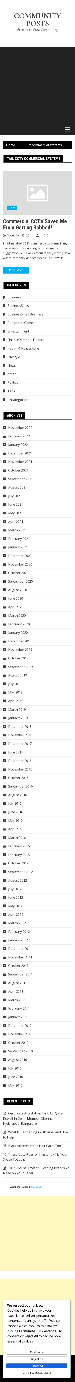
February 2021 (19, 538)
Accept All (37, 1365)
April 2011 (15, 991)
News (11, 365)
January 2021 (18, 547)
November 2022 (20, 427)
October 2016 (18, 778)
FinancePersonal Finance (25, 340)
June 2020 (15, 598)
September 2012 (20, 872)
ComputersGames (20, 322)
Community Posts (37, 19)
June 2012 (15, 897)
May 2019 (15, 692)
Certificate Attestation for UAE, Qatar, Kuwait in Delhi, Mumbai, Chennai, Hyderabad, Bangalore (33, 1118)
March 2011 (17, 1000)
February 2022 (19, 436)
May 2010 (15, 1085)
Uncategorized (18, 399)
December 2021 (20, 453)
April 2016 (15, 829)
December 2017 (20, 743)
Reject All (37, 1359)
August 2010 (17, 1060)
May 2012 (15, 906)
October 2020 (18, 573)
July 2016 (15, 803)
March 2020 (17, 615)
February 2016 (19, 846)
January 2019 (18, 718)
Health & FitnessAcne (23, 348)
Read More (16, 270)
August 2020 (17, 590)
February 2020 (19, 624)
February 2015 (19, 855)
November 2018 (20, 735)
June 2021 (15, 504)
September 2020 (20, 581)
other (11, 374)
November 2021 (20, 461)
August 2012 (17, 880)
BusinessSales (18, 305)
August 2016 (17, 795)
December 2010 (20, 1025)
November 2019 (20, 649)
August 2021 (17, 487)
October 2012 (18, 863)
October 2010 (18, 1042)
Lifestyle (13, 357)
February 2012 (19, 931)
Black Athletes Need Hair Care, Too (34, 1146)
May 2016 (15, 820)
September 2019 (20, 667)
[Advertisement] (37, 85)
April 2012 (15, 914)
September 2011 (20, 974)
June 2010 (15, 1077)
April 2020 (15, 607)
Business (14, 297)
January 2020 (18, 632)
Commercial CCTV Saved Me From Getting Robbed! (35, 224)
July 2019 (15, 684)
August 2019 (17, 675)
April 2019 (15, 701)
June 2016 (15, 812)
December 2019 (20, 641)
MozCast (37, 1187)
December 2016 (20, 760)
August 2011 (17, 983)
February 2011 (19, 1008)
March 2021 (17, 530)
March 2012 (17, 923)
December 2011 (20, 948)
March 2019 (17, 709)
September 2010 (20, 1051)
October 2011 (18, 965)
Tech (12, 208)
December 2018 (20, 726)
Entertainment (18, 331)
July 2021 (15, 496)
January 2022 (18, 444)
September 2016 (20, 786)
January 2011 (18, 1017)
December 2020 (20, 556)
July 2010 (15, 1068)
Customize (36, 1352)
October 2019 (18, 658)
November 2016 (20, 769)
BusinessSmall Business (25, 314)
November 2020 (20, 564)
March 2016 (17, 837)
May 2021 (15, 513)
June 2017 (15, 752)
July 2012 (15, 889)
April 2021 (15, 521)
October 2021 (18, 470)
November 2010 (20, 1034)
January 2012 (18, 940)
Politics (12, 382)
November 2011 (20, 957)
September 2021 (20, 479)
